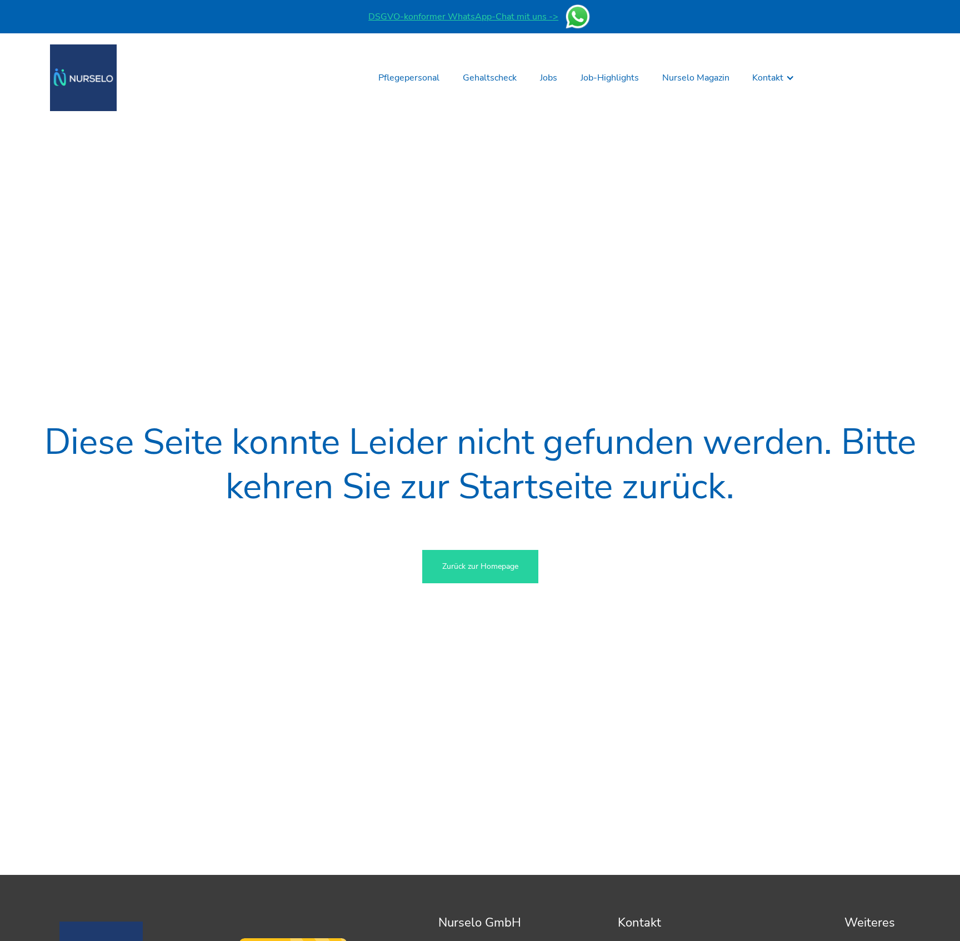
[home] (83, 77)
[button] (773, 78)
